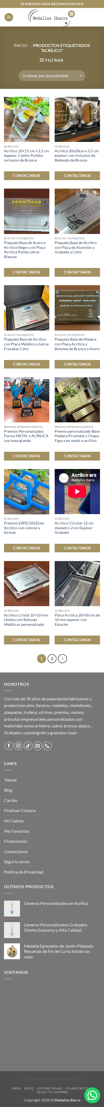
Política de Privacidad (23, 871)
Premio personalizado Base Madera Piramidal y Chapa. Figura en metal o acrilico (77, 436)
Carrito (10, 800)
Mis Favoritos (16, 830)
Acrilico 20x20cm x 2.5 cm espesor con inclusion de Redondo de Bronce (77, 155)
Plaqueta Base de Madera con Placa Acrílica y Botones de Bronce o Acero (77, 344)
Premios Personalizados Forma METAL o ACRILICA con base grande (26, 436)
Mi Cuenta (13, 820)
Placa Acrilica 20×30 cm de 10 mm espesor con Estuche (77, 620)
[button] (9, 17)
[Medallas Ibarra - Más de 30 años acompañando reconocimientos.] (52, 17)
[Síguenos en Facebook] (9, 745)
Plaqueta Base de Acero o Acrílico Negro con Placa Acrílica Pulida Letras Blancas (25, 250)
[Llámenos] (47, 745)
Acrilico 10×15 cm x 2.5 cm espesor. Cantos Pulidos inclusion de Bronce (26, 155)
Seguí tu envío (17, 861)
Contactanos (26, 175)
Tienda (10, 779)
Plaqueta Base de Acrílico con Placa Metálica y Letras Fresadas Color (26, 344)
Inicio (20, 45)
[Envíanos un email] (37, 745)
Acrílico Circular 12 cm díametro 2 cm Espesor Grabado (74, 528)
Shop (16, 1088)
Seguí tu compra (52, 1092)
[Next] (62, 658)
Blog (8, 789)
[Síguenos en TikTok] (28, 745)
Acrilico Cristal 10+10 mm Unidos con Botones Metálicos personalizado (26, 620)
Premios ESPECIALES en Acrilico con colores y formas (24, 528)
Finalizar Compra (19, 810)
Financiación (15, 841)
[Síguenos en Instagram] (18, 745)
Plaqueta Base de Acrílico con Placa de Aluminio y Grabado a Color (76, 247)
